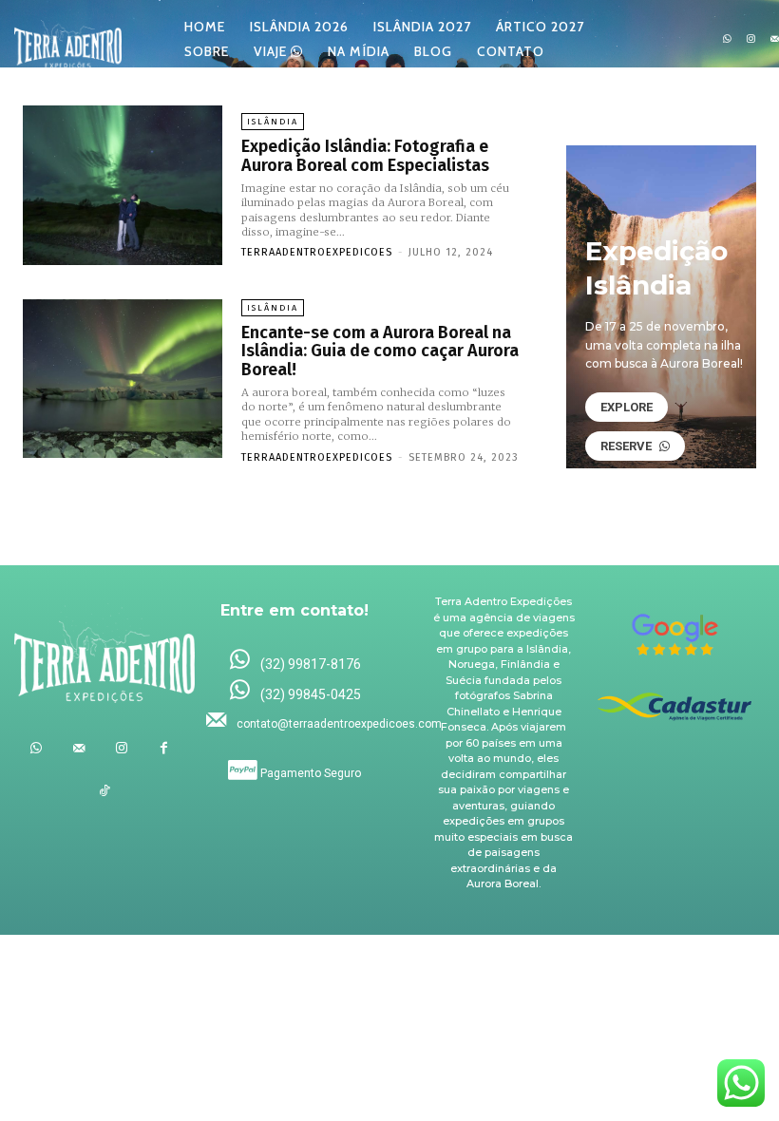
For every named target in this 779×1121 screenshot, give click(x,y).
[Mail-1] (78, 748)
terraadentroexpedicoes (316, 252)
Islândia (272, 121)
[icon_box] (294, 661)
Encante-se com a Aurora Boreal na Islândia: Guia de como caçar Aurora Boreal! (380, 351)
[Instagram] (751, 39)
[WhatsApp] (727, 39)
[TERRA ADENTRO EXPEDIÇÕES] (68, 39)
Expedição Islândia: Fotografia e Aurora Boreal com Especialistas (365, 156)
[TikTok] (105, 791)
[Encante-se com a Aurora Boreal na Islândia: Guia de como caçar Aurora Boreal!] (122, 379)
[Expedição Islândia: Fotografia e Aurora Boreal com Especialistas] (122, 185)
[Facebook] (163, 748)
